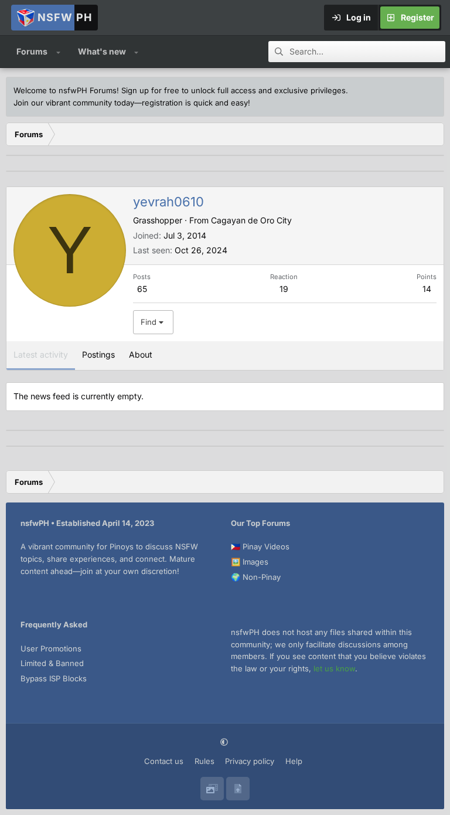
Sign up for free (150, 90)
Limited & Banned (52, 663)
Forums (31, 51)
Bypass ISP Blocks (54, 678)
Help (293, 761)
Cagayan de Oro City (251, 220)
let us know (334, 668)
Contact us (163, 761)
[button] (58, 51)
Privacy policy (249, 761)
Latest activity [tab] (40, 354)
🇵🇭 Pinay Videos (260, 546)
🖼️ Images (249, 561)
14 (426, 289)
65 (142, 289)
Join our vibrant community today (73, 102)
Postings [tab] (98, 354)
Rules (204, 761)
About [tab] (140, 354)
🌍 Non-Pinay (256, 577)
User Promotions (51, 648)
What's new (102, 51)
